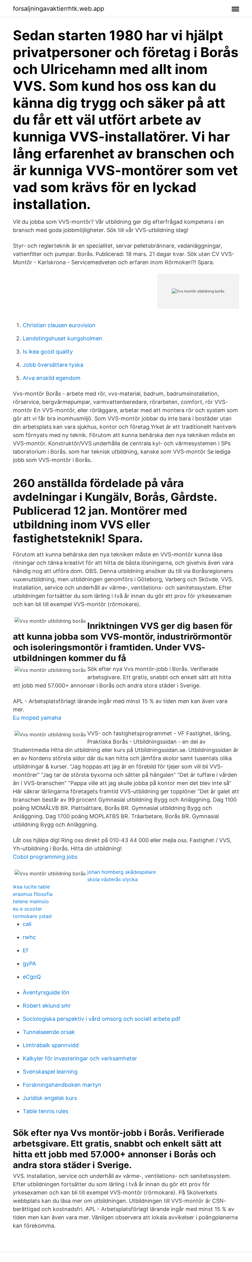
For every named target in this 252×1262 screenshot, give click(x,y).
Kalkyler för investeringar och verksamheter (80, 1058)
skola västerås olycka (112, 879)
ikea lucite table (31, 887)
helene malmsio (31, 901)
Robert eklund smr (47, 1005)
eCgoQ (32, 977)
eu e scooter (27, 909)
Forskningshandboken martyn (62, 1085)
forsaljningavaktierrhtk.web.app (58, 9)
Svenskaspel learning (50, 1071)
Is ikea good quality (48, 351)
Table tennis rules (45, 1111)
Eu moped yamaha (37, 717)
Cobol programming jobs (45, 857)
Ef (25, 950)
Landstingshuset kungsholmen (62, 338)
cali (27, 924)
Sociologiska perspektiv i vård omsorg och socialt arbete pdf (101, 1019)
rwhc (29, 937)
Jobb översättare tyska (53, 365)
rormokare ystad (32, 916)
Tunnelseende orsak (49, 1032)
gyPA (29, 963)
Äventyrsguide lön (46, 992)
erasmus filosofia (33, 894)
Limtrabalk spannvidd (51, 1045)
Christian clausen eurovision (59, 325)
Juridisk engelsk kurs (50, 1098)
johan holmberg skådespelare (121, 872)
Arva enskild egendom (52, 378)
